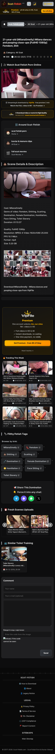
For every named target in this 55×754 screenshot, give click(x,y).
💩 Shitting (9, 454)
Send (46, 653)
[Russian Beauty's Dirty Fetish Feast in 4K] (40, 368)
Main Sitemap (27, 739)
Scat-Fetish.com (15, 24)
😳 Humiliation (11, 468)
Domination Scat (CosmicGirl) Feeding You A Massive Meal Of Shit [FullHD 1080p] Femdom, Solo (14, 423)
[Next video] (50, 525)
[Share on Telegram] (16, 498)
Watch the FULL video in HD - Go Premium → (27, 106)
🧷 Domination (11, 461)
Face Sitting (33, 468)
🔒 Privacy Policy (27, 706)
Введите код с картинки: (13, 630)
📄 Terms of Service (27, 711)
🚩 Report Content (27, 726)
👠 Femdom (32, 447)
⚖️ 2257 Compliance (27, 721)
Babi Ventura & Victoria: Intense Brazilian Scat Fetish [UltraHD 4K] (40, 400)
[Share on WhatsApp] (31, 498)
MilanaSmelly (10, 447)
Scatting (28, 454)
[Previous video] (5, 525)
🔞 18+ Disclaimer (27, 716)
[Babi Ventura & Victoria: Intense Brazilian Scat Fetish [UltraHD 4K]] (40, 390)
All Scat (31, 24)
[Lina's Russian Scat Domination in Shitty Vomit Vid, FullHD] (40, 413)
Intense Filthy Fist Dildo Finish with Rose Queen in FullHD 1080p (14, 400)
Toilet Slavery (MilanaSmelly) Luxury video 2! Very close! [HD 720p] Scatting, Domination (14, 564)
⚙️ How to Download (27, 684)
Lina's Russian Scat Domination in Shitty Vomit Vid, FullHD (40, 422)
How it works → (27, 351)
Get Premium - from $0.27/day (27, 343)
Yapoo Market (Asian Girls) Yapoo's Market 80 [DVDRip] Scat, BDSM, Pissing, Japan (17, 533)
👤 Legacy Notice (27, 693)
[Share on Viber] (24, 498)
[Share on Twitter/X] (39, 498)
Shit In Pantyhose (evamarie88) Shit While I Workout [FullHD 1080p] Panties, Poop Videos (14, 377)
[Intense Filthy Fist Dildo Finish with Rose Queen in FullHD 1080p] (15, 390)
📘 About (27, 688)
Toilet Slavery (10, 475)
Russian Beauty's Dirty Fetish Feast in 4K (39, 377)
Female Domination (36, 461)
